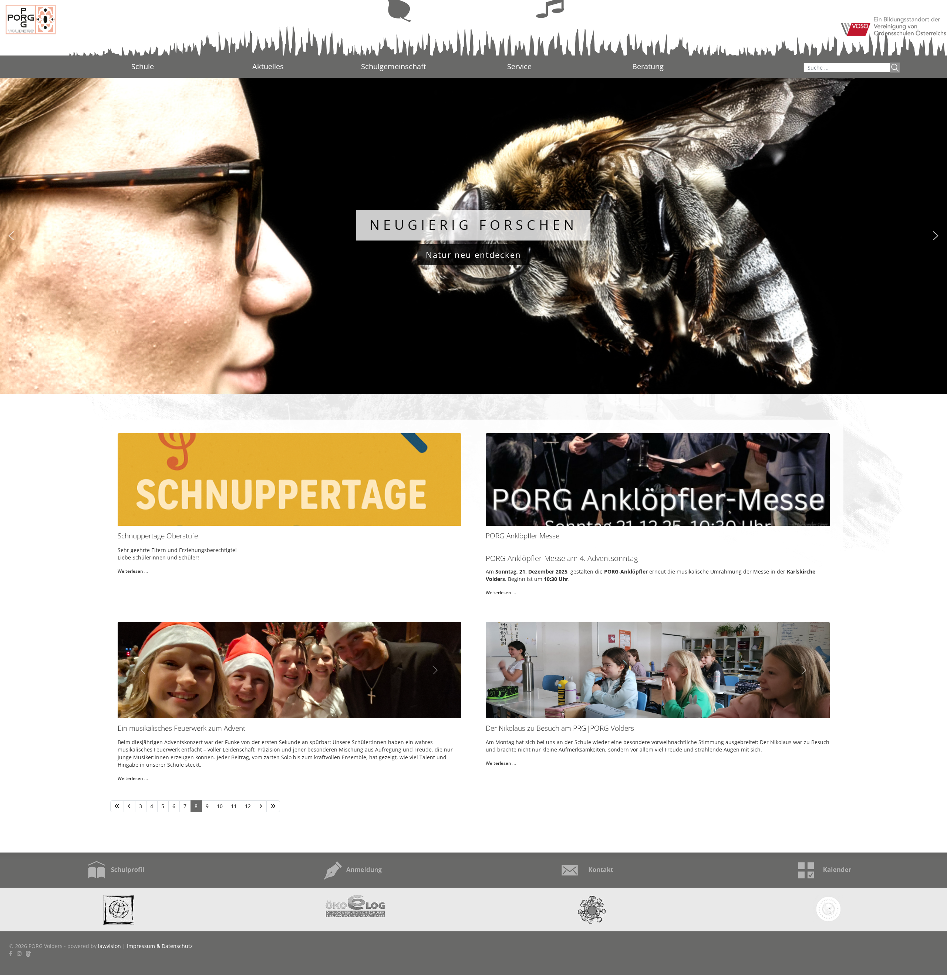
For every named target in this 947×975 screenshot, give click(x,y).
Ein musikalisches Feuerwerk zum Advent (181, 728)
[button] (11, 236)
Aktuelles (268, 66)
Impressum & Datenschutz (160, 945)
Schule (142, 66)
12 (248, 806)
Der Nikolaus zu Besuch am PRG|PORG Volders (560, 728)
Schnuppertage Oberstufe (158, 536)
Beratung (648, 67)
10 (220, 806)
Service (519, 66)
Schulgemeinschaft (393, 66)
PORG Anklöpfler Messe (522, 536)
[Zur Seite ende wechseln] (273, 806)
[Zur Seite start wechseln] (117, 806)
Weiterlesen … (133, 571)
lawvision (109, 945)
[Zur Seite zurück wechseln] (129, 806)
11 (234, 806)
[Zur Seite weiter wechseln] (261, 806)
